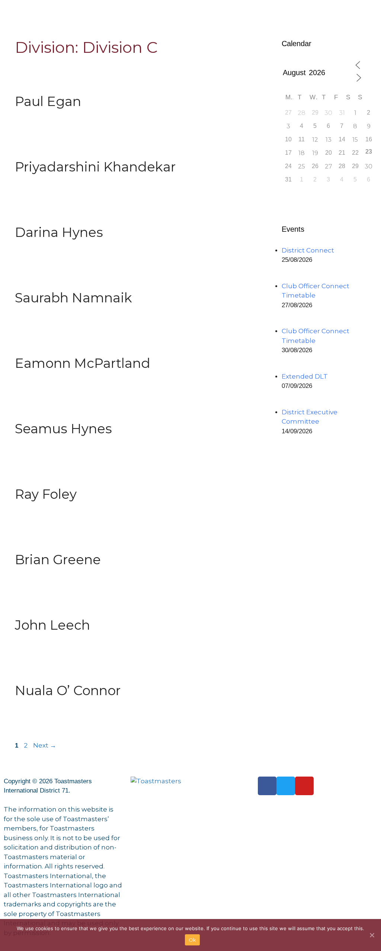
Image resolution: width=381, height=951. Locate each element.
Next (44, 745)
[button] (190, 8)
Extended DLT (305, 376)
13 (329, 139)
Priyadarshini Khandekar (95, 167)
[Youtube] (304, 786)
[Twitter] (285, 786)
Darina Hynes (59, 232)
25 (301, 166)
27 (328, 166)
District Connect (308, 250)
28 (301, 112)
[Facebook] (267, 786)
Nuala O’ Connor (68, 690)
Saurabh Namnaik (73, 298)
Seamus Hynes (63, 429)
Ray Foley (46, 494)
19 (315, 153)
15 (355, 139)
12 (315, 139)
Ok (192, 940)
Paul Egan (48, 101)
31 (342, 112)
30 (328, 112)
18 (301, 153)
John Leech (52, 625)
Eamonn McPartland (82, 363)
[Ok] (371, 935)
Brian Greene (58, 560)
